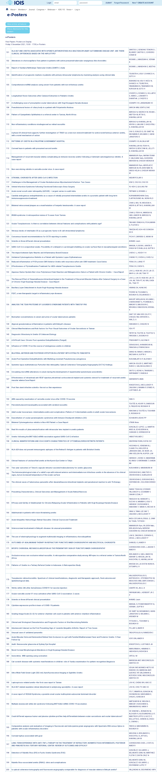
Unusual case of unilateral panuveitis (27, 633)
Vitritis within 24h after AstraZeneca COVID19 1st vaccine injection (39, 588)
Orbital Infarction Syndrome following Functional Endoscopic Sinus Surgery (43, 187)
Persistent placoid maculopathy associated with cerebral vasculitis (39, 405)
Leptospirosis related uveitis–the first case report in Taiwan (37, 682)
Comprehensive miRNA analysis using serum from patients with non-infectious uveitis (48, 85)
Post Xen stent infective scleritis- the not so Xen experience (37, 387)
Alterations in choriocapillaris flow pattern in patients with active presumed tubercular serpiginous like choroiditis (59, 61)
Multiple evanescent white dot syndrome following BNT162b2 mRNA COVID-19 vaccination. (49, 704)
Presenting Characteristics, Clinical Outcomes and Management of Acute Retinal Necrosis (49, 492)
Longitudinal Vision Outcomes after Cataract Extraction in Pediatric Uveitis (43, 96)
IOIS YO (61, 10)
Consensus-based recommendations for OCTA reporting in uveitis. (39, 237)
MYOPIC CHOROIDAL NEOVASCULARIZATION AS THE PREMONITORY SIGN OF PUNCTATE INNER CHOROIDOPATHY (58, 548)
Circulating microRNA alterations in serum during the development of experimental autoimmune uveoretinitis (57, 372)
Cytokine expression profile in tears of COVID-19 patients (36, 605)
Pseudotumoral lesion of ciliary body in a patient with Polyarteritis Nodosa (43, 107)
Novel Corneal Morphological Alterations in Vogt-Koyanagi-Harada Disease (43, 650)
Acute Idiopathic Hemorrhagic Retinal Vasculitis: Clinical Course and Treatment (44, 520)
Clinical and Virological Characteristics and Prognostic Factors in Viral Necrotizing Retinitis (50, 622)
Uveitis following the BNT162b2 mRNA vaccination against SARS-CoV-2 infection (45, 437)
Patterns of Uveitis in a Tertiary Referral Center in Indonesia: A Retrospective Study (46, 565)
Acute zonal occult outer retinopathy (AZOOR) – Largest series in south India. (44, 191)
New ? (143, 3)
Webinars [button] (51, 10)
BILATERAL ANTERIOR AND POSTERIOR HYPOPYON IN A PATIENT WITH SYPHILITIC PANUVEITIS (51, 353)
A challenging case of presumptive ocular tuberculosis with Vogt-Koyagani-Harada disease (50, 103)
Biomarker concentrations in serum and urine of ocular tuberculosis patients (44, 317)
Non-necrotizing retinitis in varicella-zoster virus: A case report (38, 169)
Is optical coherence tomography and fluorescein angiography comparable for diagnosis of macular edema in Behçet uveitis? (64, 770)
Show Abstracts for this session (17, 30)
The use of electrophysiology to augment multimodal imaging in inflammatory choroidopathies (51, 537)
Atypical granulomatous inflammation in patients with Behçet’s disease (41, 324)
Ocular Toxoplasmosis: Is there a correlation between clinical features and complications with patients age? (57, 224)
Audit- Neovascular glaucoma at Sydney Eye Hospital (34, 644)
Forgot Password (121, 3)
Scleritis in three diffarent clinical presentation (31, 241)
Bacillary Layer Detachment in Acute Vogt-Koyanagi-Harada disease (40, 288)
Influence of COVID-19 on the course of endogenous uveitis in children (41, 346)
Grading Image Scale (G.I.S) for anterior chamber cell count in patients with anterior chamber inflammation (56, 614)
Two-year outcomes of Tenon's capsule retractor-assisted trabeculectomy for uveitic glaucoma (52, 468)
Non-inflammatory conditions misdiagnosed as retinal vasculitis (38, 124)
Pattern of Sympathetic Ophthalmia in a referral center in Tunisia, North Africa (44, 115)
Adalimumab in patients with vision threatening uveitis (34, 513)
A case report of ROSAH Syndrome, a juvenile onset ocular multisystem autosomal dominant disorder (54, 694)
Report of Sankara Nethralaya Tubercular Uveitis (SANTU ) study (38, 68)
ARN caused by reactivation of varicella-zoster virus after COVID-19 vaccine (43, 399)
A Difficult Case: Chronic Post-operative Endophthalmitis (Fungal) (39, 340)
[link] (109, 3)
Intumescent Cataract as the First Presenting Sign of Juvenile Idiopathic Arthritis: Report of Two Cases (54, 628)
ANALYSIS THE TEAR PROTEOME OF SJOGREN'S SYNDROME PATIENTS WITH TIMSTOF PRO (49, 304)
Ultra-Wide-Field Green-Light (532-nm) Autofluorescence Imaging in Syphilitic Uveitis (47, 673)
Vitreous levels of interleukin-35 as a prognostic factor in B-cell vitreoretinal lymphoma (48, 231)
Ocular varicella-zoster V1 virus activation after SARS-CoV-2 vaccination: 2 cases (45, 594)
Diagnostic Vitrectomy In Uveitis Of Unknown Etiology (34, 334)
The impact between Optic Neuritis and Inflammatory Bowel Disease (40, 253)
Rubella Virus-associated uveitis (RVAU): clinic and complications (39, 762)
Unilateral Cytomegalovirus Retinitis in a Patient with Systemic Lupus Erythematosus (47, 257)
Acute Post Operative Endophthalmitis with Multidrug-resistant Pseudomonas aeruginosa (49, 359)
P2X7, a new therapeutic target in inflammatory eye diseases (37, 293)
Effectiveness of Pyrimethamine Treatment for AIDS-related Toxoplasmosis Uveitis (46, 266)
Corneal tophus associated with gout (27, 736)
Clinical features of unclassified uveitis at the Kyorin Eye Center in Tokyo (42, 461)
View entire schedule (16, 24)
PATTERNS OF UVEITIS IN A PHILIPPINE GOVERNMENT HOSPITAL (38, 141)
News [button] (69, 10)
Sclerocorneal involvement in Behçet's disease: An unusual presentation (42, 528)
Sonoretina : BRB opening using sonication (29, 656)
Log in (77, 10)
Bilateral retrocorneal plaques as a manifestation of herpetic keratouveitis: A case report (49, 205)
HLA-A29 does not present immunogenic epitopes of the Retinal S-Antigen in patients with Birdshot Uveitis (56, 450)
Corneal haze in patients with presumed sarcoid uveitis (34, 148)
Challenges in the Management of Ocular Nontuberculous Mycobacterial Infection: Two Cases (51, 182)
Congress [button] (40, 10)
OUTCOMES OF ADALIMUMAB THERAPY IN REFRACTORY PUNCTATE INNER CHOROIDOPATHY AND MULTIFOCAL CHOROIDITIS (63, 542)
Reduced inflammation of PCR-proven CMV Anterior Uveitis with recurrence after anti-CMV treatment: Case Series (59, 262)
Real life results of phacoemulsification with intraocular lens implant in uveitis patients (48, 429)
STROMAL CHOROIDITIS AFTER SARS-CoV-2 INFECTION (35, 178)
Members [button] (22, 10)
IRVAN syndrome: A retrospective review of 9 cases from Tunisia (39, 215)
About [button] (12, 10)
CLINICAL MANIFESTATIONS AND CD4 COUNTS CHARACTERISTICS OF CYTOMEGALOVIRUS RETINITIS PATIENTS (58, 441)
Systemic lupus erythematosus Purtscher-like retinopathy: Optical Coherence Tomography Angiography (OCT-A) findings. (62, 365)
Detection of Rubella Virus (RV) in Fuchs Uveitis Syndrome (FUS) (38, 753)
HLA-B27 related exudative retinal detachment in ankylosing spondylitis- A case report (47, 687)
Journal (32, 10)
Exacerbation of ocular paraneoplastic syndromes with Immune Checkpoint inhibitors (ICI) (49, 418)
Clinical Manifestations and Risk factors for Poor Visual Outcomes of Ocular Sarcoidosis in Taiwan (53, 329)
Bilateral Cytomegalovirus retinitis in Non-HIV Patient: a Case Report (40, 422)
